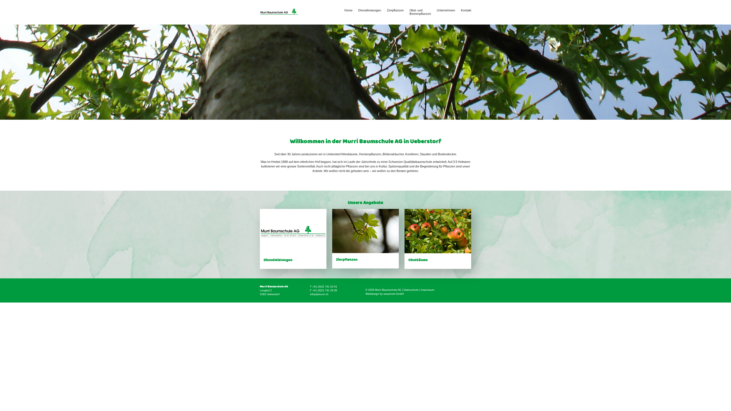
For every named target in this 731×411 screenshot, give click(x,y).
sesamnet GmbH (393, 293)
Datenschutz (411, 289)
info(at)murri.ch (319, 294)
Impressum (427, 289)
